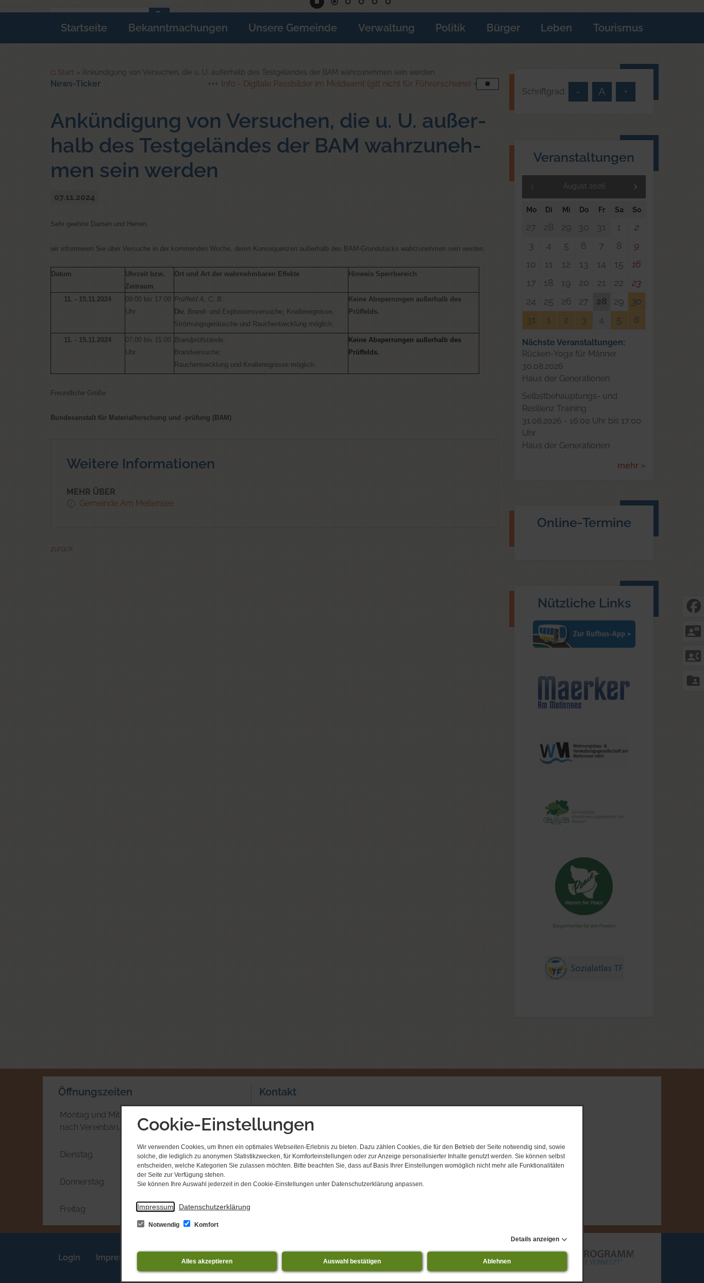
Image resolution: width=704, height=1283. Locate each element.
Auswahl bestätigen (352, 1261)
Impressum (155, 1207)
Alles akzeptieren (206, 1261)
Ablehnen (497, 1261)
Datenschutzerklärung (214, 1207)
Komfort (206, 1224)
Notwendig (164, 1224)
